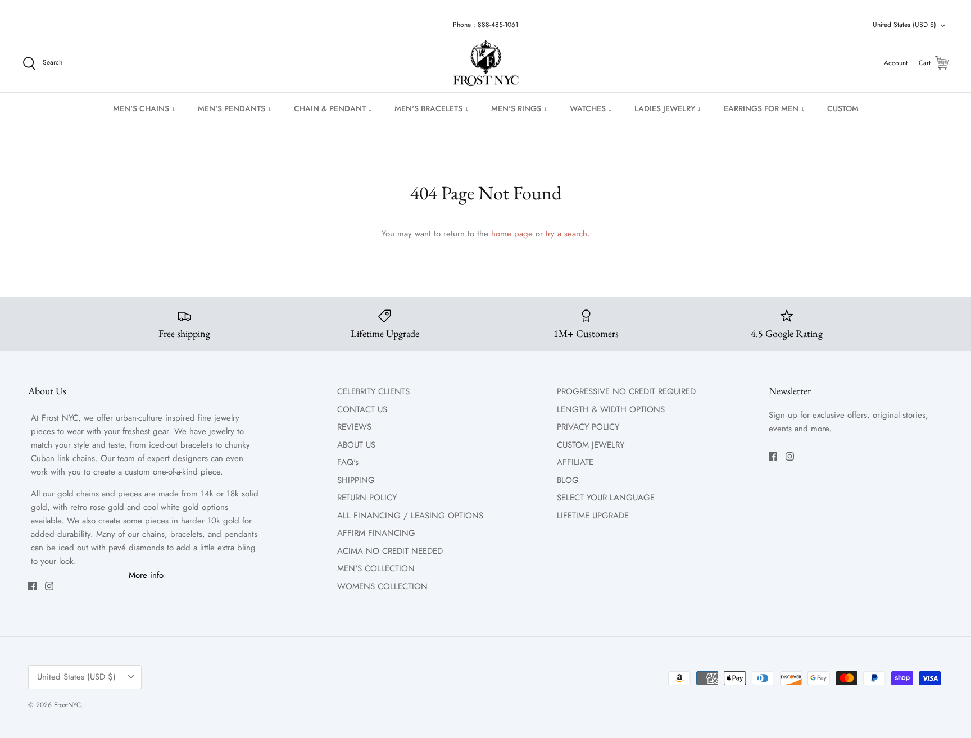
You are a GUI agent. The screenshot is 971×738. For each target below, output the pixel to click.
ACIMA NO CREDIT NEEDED (390, 551)
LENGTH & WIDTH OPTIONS (611, 409)
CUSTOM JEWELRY (590, 445)
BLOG (568, 480)
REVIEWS (354, 427)
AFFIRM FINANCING (376, 533)
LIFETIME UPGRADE (593, 515)
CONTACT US (362, 409)
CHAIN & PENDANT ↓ (333, 108)
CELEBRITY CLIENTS (373, 391)
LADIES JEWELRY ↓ (667, 108)
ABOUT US (356, 445)
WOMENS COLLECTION (382, 586)
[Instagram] (49, 586)
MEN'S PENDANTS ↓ (234, 108)
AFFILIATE (575, 462)
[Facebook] (32, 586)
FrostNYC (67, 705)
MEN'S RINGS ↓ (519, 108)
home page (512, 233)
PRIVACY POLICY (588, 427)
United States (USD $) (904, 25)
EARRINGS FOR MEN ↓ (764, 108)
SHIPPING (356, 480)
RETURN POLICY (367, 497)
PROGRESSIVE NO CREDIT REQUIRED (626, 391)
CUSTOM (843, 108)
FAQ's (348, 462)
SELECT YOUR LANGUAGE (606, 497)
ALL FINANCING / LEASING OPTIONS (410, 515)
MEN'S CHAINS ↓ (144, 108)
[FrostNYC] (485, 63)
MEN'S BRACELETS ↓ (431, 108)
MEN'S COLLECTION (376, 568)
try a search (566, 233)
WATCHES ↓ (591, 108)
